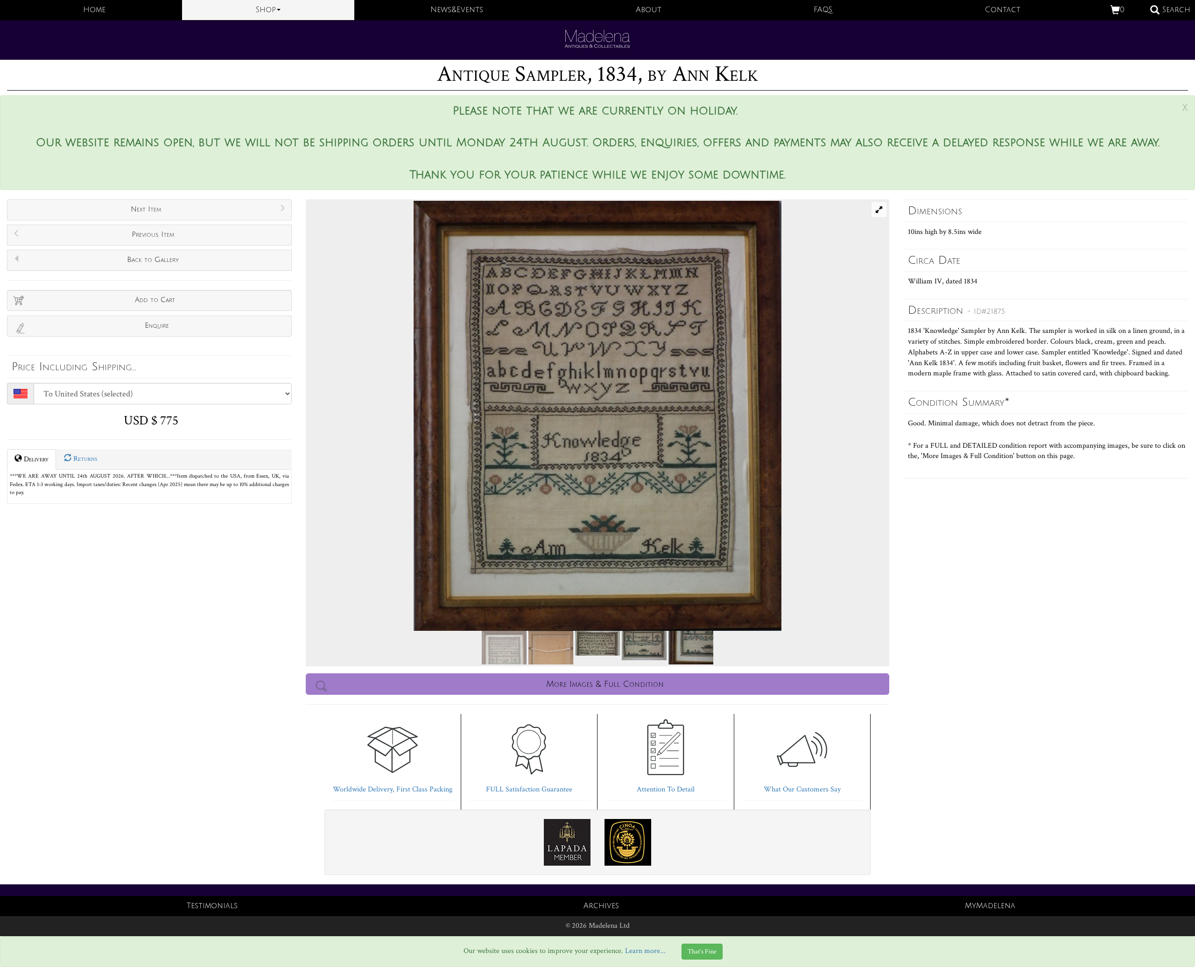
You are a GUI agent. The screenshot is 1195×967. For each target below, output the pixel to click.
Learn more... (645, 951)
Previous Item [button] (153, 234)
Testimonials (212, 906)
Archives (601, 906)
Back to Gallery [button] (153, 259)
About (648, 10)
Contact (1002, 10)
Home (94, 10)
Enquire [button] (157, 325)
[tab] (392, 754)
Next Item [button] (146, 209)
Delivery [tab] (35, 459)
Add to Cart (155, 300)
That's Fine (702, 951)
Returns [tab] (84, 459)
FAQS (823, 10)
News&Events (456, 10)
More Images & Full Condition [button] (605, 684)
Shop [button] (266, 10)
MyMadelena (990, 906)
